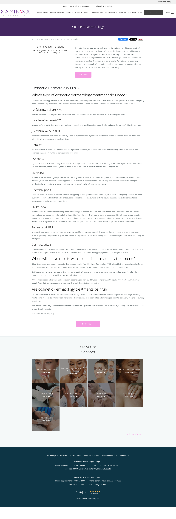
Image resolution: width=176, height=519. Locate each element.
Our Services (55, 39)
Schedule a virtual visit (104, 6)
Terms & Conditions (91, 455)
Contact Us (124, 455)
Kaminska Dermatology (40, 39)
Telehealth (78, 6)
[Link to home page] (15, 12)
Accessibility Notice (109, 455)
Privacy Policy (75, 455)
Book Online (83, 75)
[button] (172, 13)
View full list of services (134, 434)
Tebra (98, 498)
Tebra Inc (63, 456)
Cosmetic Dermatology (71, 39)
